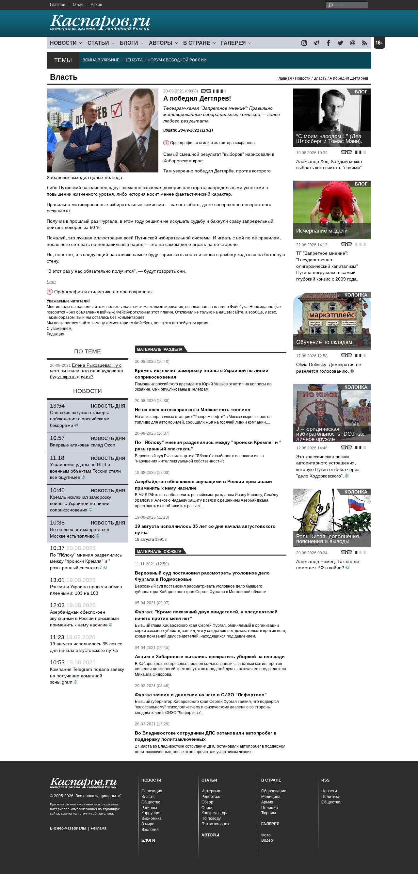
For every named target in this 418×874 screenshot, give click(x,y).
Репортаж (210, 796)
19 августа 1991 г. (151, 539)
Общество (150, 802)
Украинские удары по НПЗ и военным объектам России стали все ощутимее (85, 471)
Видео (267, 840)
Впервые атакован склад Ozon (82, 444)
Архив (96, 4)
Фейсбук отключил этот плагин (144, 312)
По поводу (211, 818)
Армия (267, 802)
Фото (266, 835)
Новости (329, 791)
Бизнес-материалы (68, 828)
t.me (51, 281)
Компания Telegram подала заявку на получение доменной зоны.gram (87, 676)
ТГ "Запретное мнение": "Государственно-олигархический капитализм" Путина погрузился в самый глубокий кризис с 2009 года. (327, 266)
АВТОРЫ (160, 43)
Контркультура (215, 813)
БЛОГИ (129, 43)
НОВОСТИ (63, 43)
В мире (147, 824)
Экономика (151, 818)
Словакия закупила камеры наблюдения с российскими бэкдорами (79, 419)
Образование (273, 791)
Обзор (207, 802)
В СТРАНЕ (196, 43)
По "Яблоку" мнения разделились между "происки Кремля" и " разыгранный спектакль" (86, 561)
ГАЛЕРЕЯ (233, 43)
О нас (78, 4)
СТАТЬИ (98, 43)
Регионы (149, 807)
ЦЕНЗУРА (133, 60)
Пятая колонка (215, 824)
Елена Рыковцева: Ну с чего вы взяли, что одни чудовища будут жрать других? (86, 371)
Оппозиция (151, 791)
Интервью (210, 791)
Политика (330, 796)
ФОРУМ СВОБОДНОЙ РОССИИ (177, 60)
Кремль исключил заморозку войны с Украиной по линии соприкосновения (80, 503)
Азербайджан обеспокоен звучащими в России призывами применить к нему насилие (84, 618)
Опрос (207, 807)
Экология (150, 829)
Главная (57, 4)
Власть (320, 78)
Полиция (269, 807)
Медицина (271, 796)
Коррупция (151, 813)
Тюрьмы (268, 813)
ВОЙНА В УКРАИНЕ (101, 60)
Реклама (98, 828)
